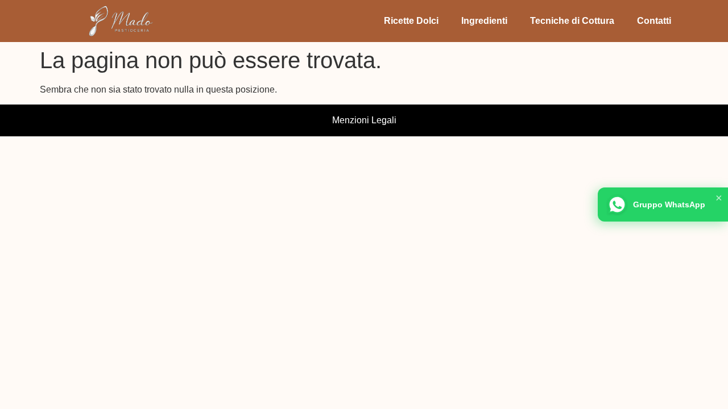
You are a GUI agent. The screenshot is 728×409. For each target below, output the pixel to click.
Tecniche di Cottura (572, 21)
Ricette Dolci (411, 21)
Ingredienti (484, 21)
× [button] (718, 197)
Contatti (654, 21)
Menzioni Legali (364, 120)
